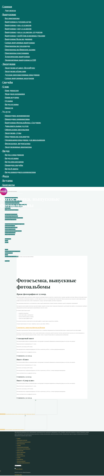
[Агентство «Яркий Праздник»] (3, 194)
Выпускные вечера (21, 443)
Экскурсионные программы (23, 447)
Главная (18, 438)
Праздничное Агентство (22, 440)
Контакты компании (21, 461)
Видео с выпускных (21, 452)
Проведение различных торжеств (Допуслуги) (16, 209)
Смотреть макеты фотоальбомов (31, 327)
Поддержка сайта (18, 474)
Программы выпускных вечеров (23, 441)
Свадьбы (19, 445)
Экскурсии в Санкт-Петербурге (23, 448)
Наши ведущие (20, 450)
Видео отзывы (20, 454)
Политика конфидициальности (23, 462)
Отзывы (18, 457)
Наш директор (20, 459)
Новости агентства (21, 455)
